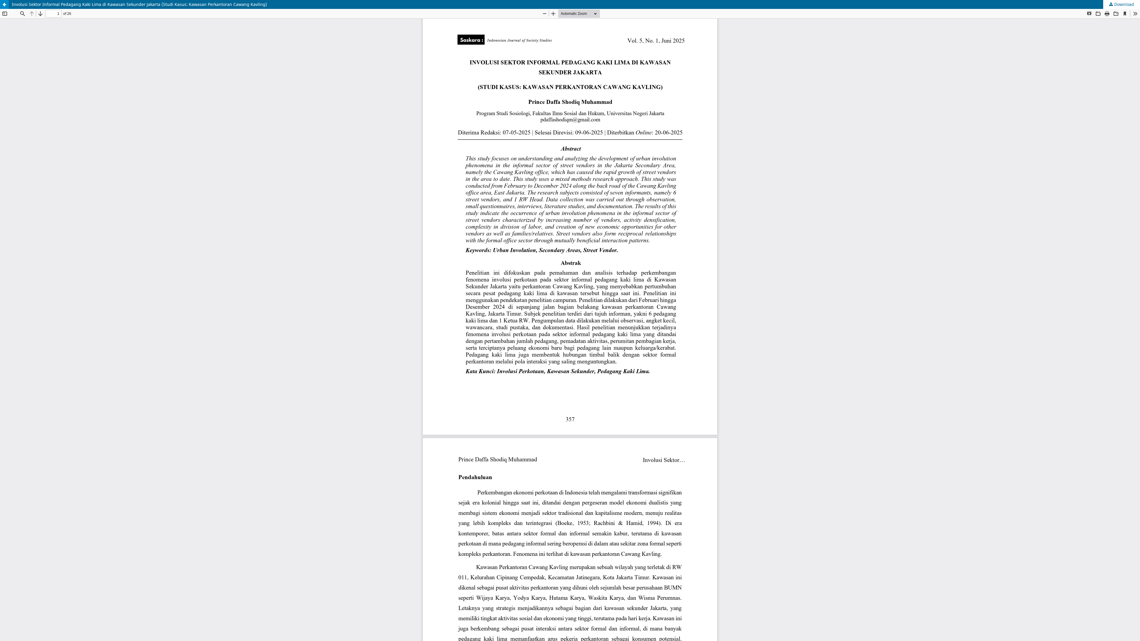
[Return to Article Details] (4, 4)
